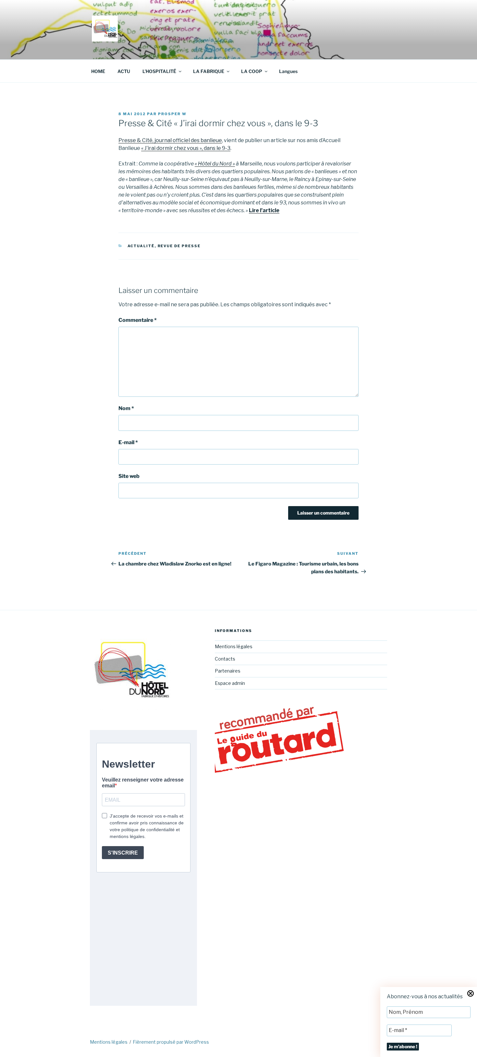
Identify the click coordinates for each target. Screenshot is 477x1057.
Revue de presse (179, 246)
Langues (288, 71)
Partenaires (227, 671)
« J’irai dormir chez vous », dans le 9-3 (185, 148)
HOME (98, 71)
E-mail (128, 442)
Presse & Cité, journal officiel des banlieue (170, 140)
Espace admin (230, 683)
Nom (126, 408)
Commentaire (137, 320)
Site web (129, 476)
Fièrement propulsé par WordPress (171, 1042)
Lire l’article (264, 210)
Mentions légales (233, 646)
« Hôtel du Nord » (215, 164)
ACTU (123, 71)
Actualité (141, 246)
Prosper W (172, 114)
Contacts (225, 659)
